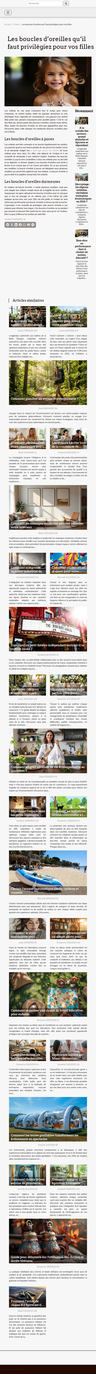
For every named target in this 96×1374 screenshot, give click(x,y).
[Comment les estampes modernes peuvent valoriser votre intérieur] (48, 507)
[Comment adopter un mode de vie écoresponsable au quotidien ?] (48, 751)
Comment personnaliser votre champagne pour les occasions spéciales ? (28, 446)
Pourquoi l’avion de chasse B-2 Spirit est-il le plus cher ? (28, 1304)
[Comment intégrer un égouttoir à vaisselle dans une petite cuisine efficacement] (68, 1175)
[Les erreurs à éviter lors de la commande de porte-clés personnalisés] (68, 438)
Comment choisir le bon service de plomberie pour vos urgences (28, 1183)
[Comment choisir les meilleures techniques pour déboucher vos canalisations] (27, 1050)
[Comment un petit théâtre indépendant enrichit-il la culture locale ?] (48, 629)
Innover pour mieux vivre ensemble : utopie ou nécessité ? (68, 324)
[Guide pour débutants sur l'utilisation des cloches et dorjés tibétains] (48, 1241)
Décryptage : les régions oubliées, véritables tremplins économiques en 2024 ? (83, 193)
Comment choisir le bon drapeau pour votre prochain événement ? (69, 571)
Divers (16, 24)
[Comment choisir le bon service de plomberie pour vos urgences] (27, 1175)
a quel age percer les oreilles (45, 150)
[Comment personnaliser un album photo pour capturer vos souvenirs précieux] (68, 928)
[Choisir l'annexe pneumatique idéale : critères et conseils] (48, 873)
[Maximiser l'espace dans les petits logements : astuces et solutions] (27, 807)
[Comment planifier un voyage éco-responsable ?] (48, 382)
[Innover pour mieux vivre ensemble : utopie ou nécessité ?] (68, 317)
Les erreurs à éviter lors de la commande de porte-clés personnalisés (69, 446)
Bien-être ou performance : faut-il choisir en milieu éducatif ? (83, 249)
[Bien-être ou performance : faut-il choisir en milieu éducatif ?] (81, 233)
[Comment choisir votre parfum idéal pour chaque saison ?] (68, 685)
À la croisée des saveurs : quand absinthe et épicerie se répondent (81, 136)
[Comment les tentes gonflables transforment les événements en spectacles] (48, 1119)
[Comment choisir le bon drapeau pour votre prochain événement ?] (68, 563)
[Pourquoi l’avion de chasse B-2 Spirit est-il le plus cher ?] (27, 1297)
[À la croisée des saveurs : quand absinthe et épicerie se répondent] (81, 120)
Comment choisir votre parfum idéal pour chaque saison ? (68, 693)
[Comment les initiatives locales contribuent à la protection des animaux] (68, 807)
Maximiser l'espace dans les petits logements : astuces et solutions (28, 814)
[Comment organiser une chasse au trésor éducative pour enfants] (48, 994)
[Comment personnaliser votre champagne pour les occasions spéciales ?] (27, 438)
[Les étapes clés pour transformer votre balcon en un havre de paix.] (27, 685)
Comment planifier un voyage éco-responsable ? (44, 398)
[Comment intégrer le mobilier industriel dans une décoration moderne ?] (27, 563)
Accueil (7, 24)
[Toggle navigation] (8, 12)
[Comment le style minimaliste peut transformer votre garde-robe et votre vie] (27, 928)
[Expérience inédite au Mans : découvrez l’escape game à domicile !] (68, 1050)
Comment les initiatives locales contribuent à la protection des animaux (69, 814)
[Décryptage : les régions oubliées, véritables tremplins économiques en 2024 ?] (81, 177)
